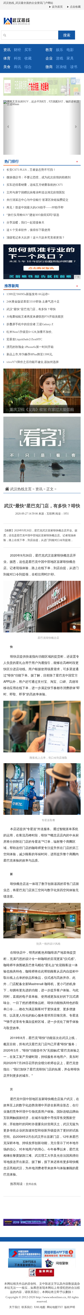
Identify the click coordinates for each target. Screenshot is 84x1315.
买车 (28, 50)
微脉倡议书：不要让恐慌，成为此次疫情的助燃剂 (37, 177)
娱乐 (59, 50)
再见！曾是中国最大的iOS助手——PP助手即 (33, 207)
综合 (28, 67)
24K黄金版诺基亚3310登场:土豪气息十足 (31, 301)
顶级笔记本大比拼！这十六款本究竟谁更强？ (34, 237)
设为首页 (57, 6)
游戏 (59, 58)
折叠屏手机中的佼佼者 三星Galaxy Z (28, 324)
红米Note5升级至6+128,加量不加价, (27, 332)
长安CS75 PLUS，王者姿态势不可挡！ (29, 169)
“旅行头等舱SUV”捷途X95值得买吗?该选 (31, 215)
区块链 (61, 67)
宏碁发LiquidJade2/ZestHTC (22, 339)
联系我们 (27, 1307)
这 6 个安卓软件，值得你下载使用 (26, 230)
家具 (70, 58)
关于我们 (14, 1307)
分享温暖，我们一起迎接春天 (23, 222)
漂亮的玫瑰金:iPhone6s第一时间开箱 (28, 347)
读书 (73, 67)
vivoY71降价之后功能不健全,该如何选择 (31, 362)
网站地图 (52, 1307)
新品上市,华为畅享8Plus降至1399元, (28, 354)
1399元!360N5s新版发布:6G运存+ (26, 294)
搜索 (66, 35)
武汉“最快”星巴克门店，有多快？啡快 (29, 309)
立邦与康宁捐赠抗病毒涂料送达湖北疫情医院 (34, 192)
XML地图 (39, 1307)
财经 (17, 50)
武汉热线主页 (21, 489)
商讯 (17, 67)
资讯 (39, 489)
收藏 (28, 58)
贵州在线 (31, 1184)
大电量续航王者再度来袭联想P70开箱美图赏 (33, 316)
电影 (70, 50)
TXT (60, 1307)
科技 (17, 58)
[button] (9, 127)
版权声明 (69, 1307)
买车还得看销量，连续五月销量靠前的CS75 (33, 184)
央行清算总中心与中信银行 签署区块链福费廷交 (35, 199)
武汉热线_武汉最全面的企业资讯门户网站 (28, 2)
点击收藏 (75, 6)
